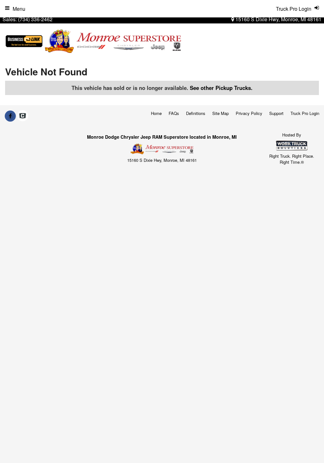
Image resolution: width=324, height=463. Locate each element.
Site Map (220, 113)
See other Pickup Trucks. (221, 88)
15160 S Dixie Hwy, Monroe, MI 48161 (277, 19)
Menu (19, 8)
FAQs (174, 113)
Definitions (195, 113)
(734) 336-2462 (35, 19)
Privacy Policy (249, 113)
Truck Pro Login (304, 113)
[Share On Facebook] (10, 116)
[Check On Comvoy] (22, 116)
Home (156, 113)
